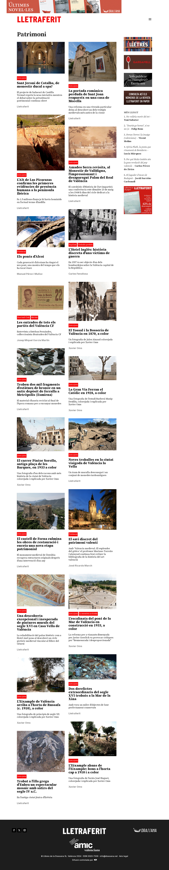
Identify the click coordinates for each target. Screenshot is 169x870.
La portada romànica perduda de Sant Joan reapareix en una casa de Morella (89, 96)
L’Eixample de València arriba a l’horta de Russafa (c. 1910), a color (38, 705)
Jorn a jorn (21, 78)
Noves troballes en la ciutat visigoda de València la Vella (91, 463)
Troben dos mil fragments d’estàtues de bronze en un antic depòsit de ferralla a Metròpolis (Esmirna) (39, 389)
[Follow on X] (19, 830)
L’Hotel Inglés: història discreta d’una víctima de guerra (89, 253)
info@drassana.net (109, 856)
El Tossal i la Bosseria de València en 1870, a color (89, 332)
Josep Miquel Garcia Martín (33, 340)
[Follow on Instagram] (24, 830)
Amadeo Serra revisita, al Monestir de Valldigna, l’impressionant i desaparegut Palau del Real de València (91, 174)
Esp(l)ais (72, 245)
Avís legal (123, 856)
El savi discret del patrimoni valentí (83, 541)
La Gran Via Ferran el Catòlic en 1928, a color (87, 391)
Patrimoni (21, 252)
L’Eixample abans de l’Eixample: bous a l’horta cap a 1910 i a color (89, 769)
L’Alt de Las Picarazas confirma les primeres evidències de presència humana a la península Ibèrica (36, 187)
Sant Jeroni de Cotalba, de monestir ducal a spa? (38, 85)
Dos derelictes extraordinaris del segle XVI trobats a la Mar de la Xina (89, 694)
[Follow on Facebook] (14, 830)
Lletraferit (23, 106)
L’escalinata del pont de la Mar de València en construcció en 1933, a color (90, 623)
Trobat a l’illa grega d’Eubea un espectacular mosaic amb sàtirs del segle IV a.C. (37, 786)
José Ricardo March (80, 565)
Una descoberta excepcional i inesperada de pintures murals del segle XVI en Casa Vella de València (38, 623)
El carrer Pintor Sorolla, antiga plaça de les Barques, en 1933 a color (37, 464)
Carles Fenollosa (78, 273)
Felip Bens (137, 128)
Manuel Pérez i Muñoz (30, 273)
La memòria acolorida (88, 614)
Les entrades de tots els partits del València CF (36, 324)
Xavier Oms (75, 348)
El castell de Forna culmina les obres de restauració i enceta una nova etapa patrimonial (39, 544)
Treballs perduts (85, 245)
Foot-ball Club (23, 317)
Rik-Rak (34, 317)
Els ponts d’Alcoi (30, 256)
